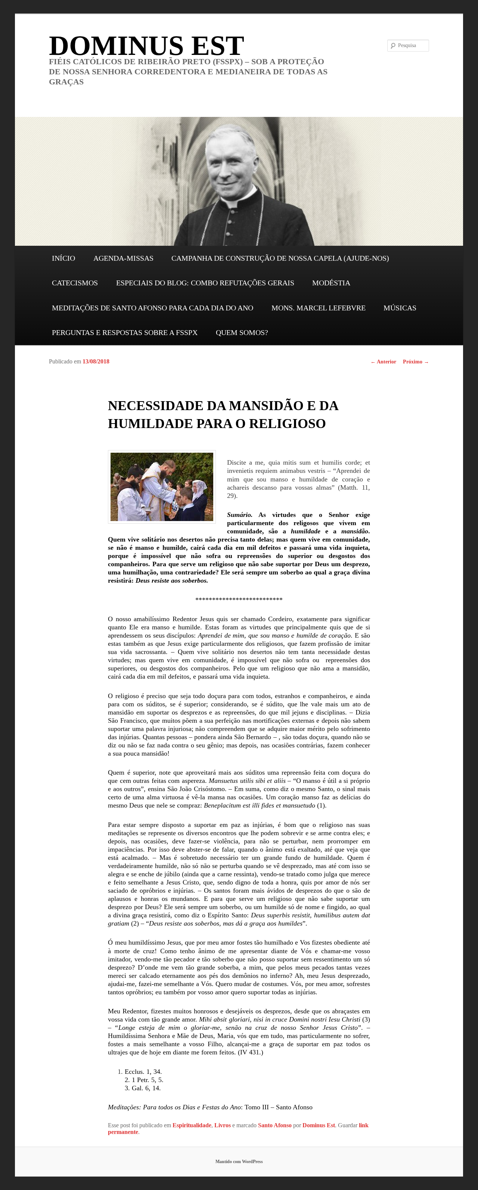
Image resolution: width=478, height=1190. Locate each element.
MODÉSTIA (331, 283)
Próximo (416, 362)
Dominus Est (318, 1125)
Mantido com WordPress (239, 1161)
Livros (222, 1125)
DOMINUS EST (146, 45)
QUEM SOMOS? (242, 332)
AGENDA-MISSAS (123, 258)
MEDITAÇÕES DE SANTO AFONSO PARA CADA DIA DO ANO (152, 308)
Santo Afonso (275, 1125)
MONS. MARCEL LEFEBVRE (318, 308)
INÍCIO (63, 258)
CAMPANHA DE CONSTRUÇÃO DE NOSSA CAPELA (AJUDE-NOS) (280, 258)
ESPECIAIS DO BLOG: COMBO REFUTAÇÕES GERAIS (205, 283)
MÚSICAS (400, 308)
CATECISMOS (75, 283)
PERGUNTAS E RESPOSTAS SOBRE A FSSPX (125, 332)
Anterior (383, 362)
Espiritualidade (192, 1125)
